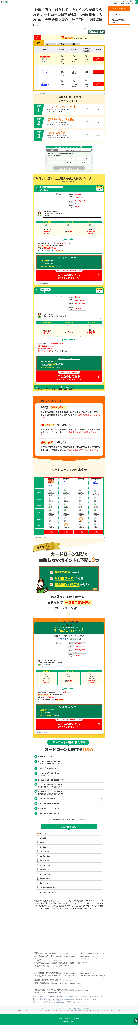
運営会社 (61, 1018)
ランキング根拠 (75, 1018)
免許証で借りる (44, 860)
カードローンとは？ (46, 865)
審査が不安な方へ (45, 883)
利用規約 (67, 1018)
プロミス (45, 292)
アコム (44, 189)
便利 (74, 44)
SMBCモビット (95, 482)
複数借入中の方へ (45, 878)
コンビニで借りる (45, 856)
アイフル (80, 481)
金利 (62, 44)
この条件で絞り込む (69, 168)
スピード (50, 44)
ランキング (116, 3)
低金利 (42, 842)
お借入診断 (131, 3)
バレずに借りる (44, 851)
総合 (39, 43)
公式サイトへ (98, 59)
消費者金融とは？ (45, 869)
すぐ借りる (124, 3)
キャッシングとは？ (46, 874)
